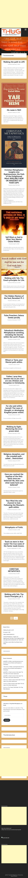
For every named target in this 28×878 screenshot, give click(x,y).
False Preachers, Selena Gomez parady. (14, 316)
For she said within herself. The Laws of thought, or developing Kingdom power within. (14, 409)
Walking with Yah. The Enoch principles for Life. (14, 279)
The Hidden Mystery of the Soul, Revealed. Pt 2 (14, 297)
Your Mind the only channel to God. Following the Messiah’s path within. (14, 503)
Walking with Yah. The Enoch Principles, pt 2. (14, 595)
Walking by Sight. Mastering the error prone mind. (14, 428)
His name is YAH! (14, 110)
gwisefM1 (5, 661)
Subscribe (7, 720)
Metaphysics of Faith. (14, 527)
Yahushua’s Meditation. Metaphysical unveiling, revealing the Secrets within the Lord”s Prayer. (14, 333)
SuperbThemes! (14, 876)
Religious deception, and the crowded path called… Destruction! (14, 456)
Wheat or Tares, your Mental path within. (14, 361)
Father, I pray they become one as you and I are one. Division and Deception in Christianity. (14, 379)
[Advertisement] (14, 14)
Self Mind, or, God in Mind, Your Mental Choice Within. (14, 239)
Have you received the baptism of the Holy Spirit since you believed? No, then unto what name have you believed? (14, 479)
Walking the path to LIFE (14, 62)
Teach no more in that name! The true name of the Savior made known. (14, 543)
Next (16, 618)
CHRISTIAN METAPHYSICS (14, 570)
